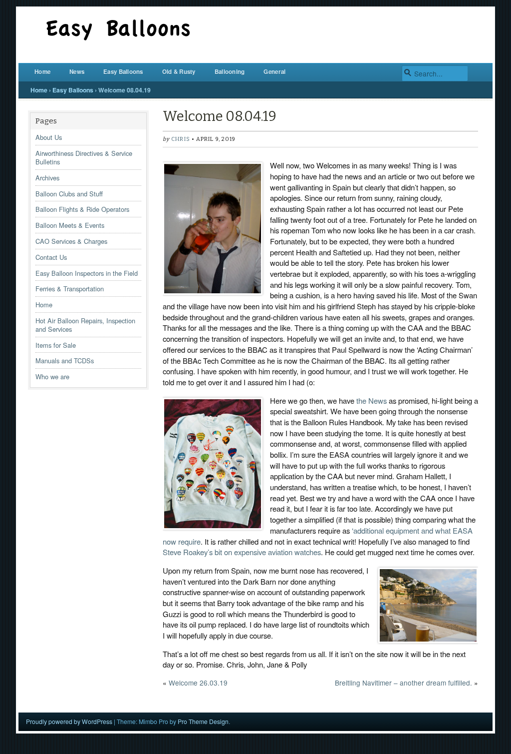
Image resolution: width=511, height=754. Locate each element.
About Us (48, 137)
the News (371, 400)
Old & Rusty (179, 71)
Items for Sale (55, 345)
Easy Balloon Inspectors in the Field (86, 273)
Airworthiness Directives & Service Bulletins (83, 157)
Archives (47, 177)
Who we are (52, 376)
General (274, 71)
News (76, 71)
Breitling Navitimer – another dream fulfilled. (403, 683)
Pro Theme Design (203, 721)
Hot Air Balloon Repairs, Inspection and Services (85, 325)
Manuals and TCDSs (64, 360)
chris (180, 139)
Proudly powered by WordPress (69, 721)
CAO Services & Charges (71, 241)
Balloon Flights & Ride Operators (82, 209)
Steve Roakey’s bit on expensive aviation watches (242, 552)
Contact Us (51, 257)
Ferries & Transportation (69, 288)
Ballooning (230, 71)
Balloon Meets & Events (69, 225)
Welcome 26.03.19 (198, 683)
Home (42, 71)
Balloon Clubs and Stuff (69, 193)
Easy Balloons (123, 71)
